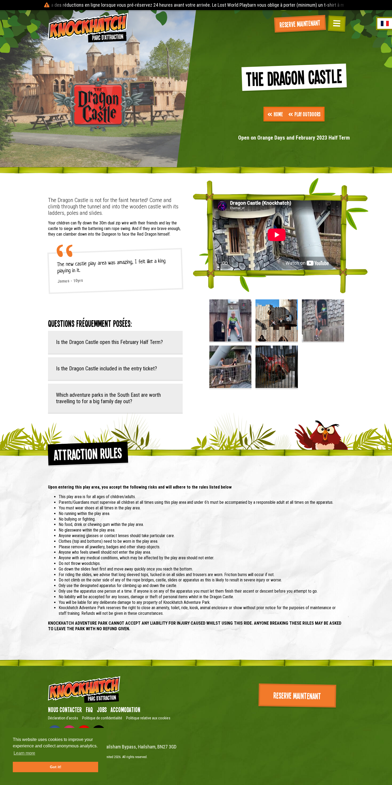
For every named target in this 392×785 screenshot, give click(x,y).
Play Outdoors (307, 114)
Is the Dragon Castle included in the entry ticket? (106, 368)
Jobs (102, 709)
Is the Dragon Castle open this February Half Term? (109, 342)
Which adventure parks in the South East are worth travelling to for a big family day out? (108, 398)
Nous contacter (65, 709)
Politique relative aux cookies (148, 718)
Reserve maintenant (300, 23)
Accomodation (125, 709)
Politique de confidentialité (102, 718)
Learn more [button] (24, 753)
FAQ (89, 709)
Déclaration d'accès (63, 718)
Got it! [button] (55, 767)
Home (278, 114)
